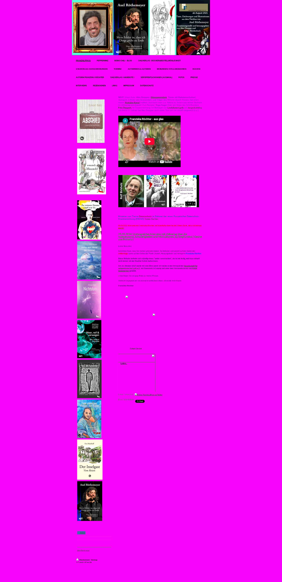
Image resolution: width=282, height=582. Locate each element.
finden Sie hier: (152, 219)
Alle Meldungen (83, 551)
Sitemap (94, 560)
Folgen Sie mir (136, 349)
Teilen (82, 533)
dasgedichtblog (195, 107)
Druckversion (84, 560)
